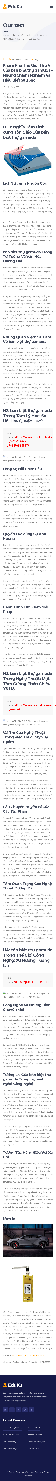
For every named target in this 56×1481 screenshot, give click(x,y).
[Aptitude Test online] (13, 6)
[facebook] (12, 1409)
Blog (36, 59)
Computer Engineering (12, 1427)
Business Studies (35, 1434)
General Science (34, 1449)
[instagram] (18, 1409)
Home (5, 31)
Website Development (12, 1434)
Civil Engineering (9, 1441)
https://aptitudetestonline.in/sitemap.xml (29, 1355)
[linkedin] (31, 1409)
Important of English (36, 1441)
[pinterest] (25, 1409)
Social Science (34, 1427)
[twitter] (5, 1409)
